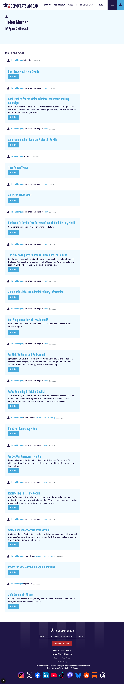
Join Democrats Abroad (20, 595)
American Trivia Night (19, 195)
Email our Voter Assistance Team (62, 654)
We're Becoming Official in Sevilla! (26, 392)
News (46, 88)
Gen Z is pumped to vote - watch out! (28, 320)
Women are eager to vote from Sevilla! (29, 530)
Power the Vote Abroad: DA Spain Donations (31, 567)
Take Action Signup (18, 167)
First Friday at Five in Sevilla (23, 71)
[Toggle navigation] (112, 5)
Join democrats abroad (62, 644)
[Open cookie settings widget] (3, 680)
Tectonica (74, 668)
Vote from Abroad (87, 5)
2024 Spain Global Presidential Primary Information (36, 292)
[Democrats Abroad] (20, 5)
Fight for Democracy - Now (22, 429)
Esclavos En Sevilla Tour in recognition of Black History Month (41, 223)
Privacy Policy (62, 662)
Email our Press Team (62, 658)
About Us (47, 5)
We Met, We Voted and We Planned (26, 355)
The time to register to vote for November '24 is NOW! (37, 255)
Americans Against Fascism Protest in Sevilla (32, 140)
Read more (13, 77)
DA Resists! (72, 5)
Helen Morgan (17, 60)
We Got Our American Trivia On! (24, 456)
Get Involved (59, 5)
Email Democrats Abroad (62, 650)
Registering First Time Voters (24, 493)
